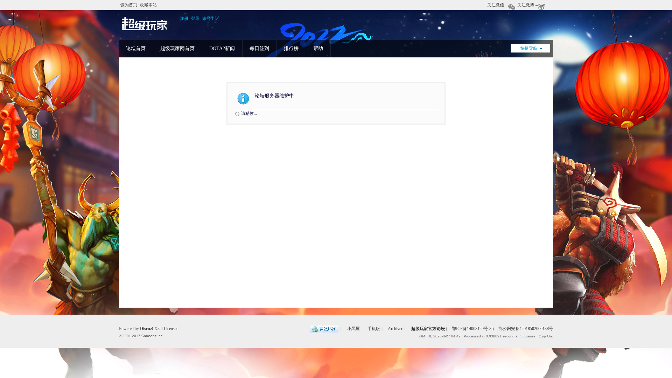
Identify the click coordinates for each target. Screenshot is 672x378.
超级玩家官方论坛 (428, 328)
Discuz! (146, 328)
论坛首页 (136, 48)
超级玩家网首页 (177, 48)
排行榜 (291, 48)
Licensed (171, 328)
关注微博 (525, 4)
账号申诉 (210, 18)
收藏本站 (148, 4)
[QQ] (324, 328)
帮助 (318, 48)
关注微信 (495, 4)
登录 (195, 18)
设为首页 (128, 4)
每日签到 (259, 48)
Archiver (395, 328)
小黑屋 (353, 328)
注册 (184, 18)
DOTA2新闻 (222, 48)
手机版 (374, 328)
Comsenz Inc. (152, 336)
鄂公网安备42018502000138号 (525, 328)
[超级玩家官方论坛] (144, 30)
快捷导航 (528, 48)
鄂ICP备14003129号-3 (471, 328)
